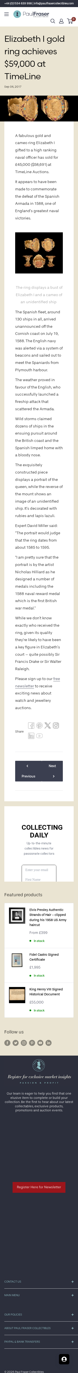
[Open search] (52, 21)
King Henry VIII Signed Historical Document (46, 992)
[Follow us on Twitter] (16, 1043)
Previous (28, 776)
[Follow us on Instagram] (24, 1043)
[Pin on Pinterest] (39, 726)
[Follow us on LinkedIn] (49, 1043)
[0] (70, 21)
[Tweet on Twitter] (48, 726)
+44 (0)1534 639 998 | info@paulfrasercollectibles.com (39, 3)
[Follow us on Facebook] (7, 1043)
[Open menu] (6, 14)
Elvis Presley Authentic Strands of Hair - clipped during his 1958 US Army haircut (47, 917)
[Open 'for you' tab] (64, 1359)
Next (52, 766)
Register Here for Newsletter (39, 1187)
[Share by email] (56, 726)
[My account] (61, 21)
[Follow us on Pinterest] (32, 1043)
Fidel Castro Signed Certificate (44, 957)
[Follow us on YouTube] (40, 1043)
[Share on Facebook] (31, 726)
